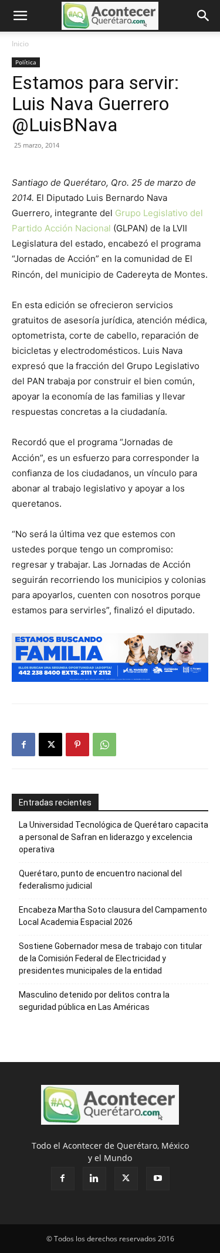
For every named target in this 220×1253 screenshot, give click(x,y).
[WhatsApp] (104, 744)
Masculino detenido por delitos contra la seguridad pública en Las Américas (94, 1001)
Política (25, 62)
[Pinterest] (77, 744)
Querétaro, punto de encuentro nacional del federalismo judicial (100, 879)
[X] (50, 744)
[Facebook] (23, 744)
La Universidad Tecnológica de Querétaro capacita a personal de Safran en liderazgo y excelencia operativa (113, 837)
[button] (20, 16)
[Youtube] (158, 1178)
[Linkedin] (94, 1178)
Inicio (20, 44)
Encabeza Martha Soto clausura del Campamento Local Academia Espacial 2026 (113, 916)
